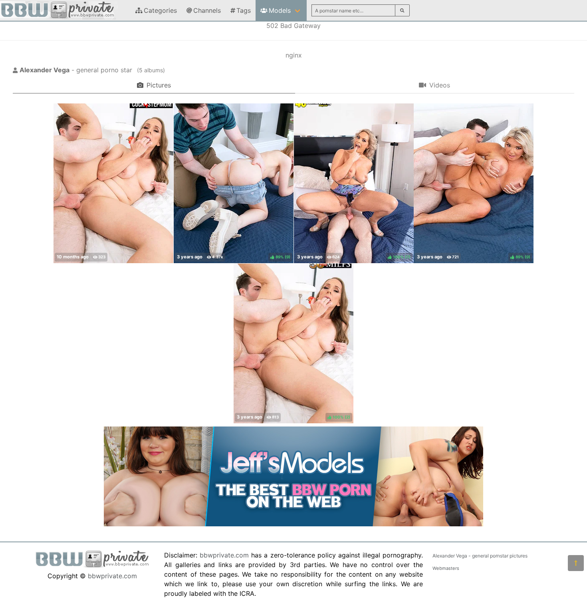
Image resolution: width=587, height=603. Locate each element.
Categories (160, 10)
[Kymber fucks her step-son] (113, 183)
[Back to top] (576, 563)
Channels (207, 10)
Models (280, 10)
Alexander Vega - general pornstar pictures (480, 556)
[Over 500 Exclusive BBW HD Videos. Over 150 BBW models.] (293, 524)
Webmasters (445, 568)
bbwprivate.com (112, 576)
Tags (243, 10)
